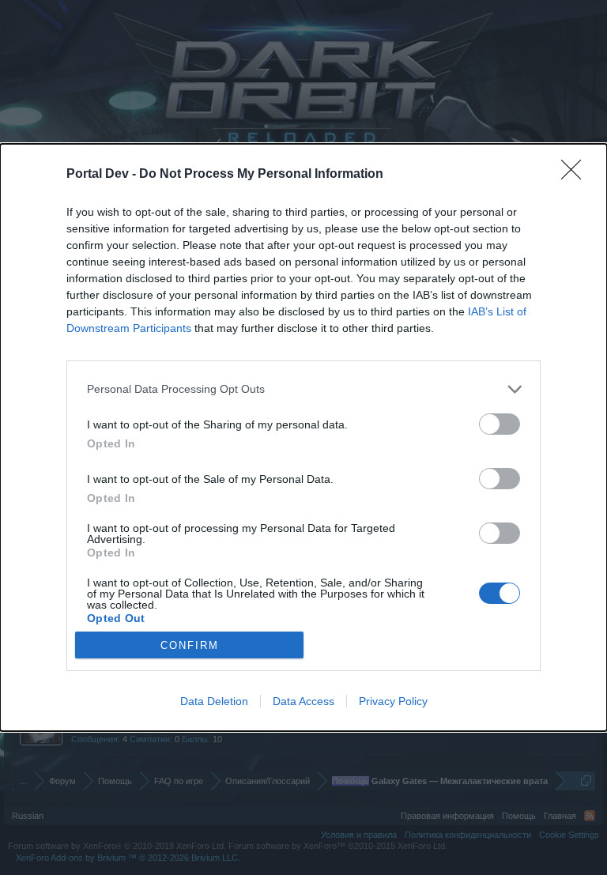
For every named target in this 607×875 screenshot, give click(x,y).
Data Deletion (214, 701)
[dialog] (303, 437)
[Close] (576, 175)
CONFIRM (189, 645)
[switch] (499, 424)
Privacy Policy (393, 701)
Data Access (303, 701)
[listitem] (303, 389)
